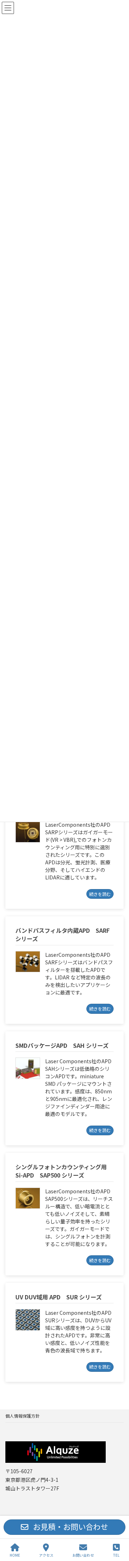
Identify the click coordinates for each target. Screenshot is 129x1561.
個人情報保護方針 (22, 1416)
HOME (15, 1554)
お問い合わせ (83, 1554)
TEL (116, 1554)
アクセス (46, 1554)
